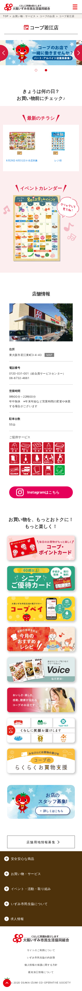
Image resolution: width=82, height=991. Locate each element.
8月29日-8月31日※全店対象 (22, 160)
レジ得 (58, 160)
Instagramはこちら (43, 492)
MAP (49, 354)
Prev (4, 53)
